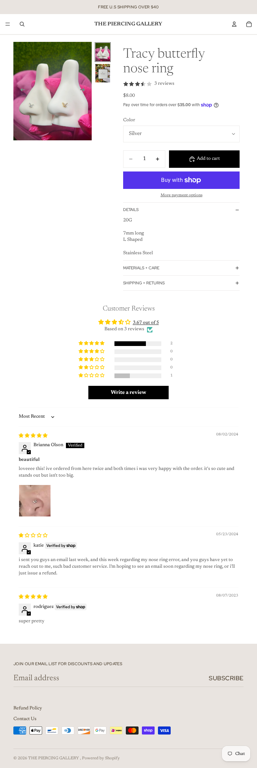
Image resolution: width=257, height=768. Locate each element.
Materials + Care (141, 268)
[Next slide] (84, 91)
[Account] (234, 24)
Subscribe (226, 678)
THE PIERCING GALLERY (54, 758)
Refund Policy (27, 708)
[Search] (22, 24)
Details (131, 209)
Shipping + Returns (144, 283)
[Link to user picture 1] (35, 501)
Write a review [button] (128, 392)
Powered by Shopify (101, 758)
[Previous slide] (20, 91)
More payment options (181, 195)
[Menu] (7, 24)
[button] (92, 343)
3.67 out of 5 (146, 323)
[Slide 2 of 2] (102, 73)
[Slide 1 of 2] (102, 52)
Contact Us (24, 719)
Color (129, 120)
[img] (33, 436)
